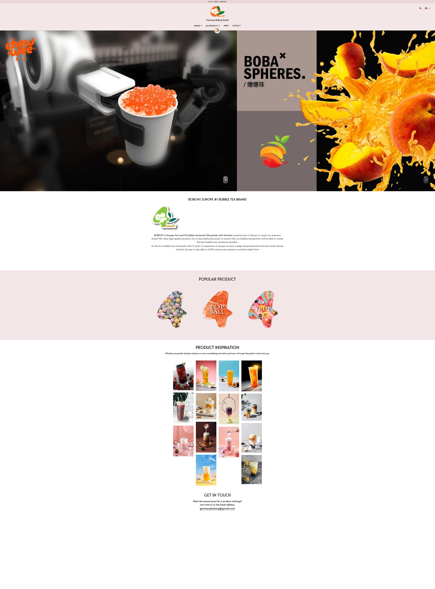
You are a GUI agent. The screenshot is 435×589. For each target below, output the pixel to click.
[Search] (420, 8)
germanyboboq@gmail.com (217, 508)
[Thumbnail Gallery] (183, 375)
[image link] (217, 11)
